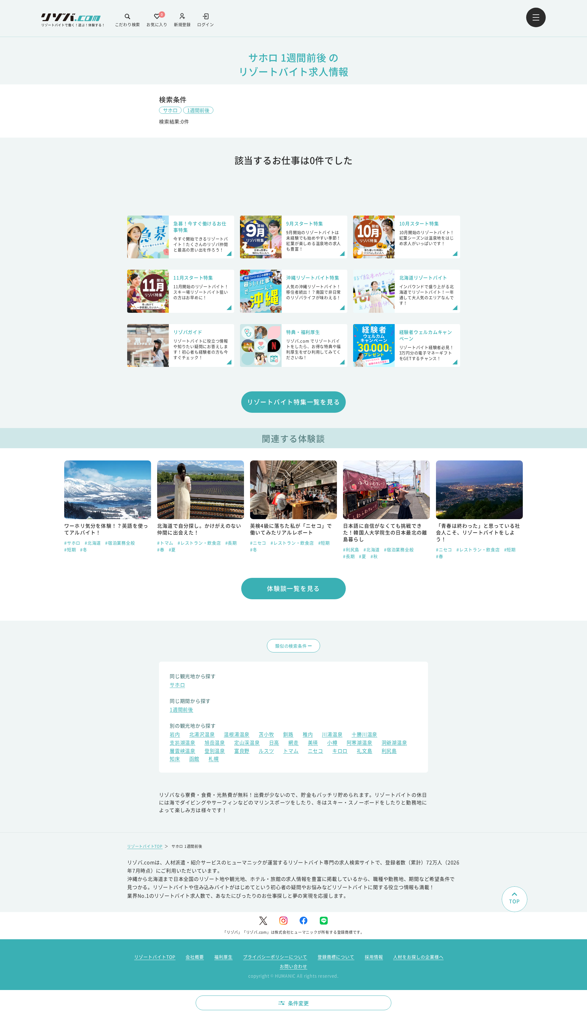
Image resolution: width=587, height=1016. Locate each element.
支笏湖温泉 (182, 743)
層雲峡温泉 (182, 751)
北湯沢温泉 (202, 734)
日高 (274, 743)
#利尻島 (351, 549)
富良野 (241, 751)
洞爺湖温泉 (394, 743)
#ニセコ (258, 543)
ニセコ (315, 751)
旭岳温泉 (215, 743)
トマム (290, 751)
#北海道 (93, 543)
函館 (194, 759)
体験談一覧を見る (293, 588)
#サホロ (72, 543)
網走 (293, 743)
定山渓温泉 (247, 743)
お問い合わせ (293, 966)
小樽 (332, 743)
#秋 (374, 556)
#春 (160, 549)
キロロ (340, 751)
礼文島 (364, 751)
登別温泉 (215, 751)
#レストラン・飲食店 (199, 543)
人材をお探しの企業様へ (418, 957)
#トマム (165, 543)
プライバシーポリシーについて (275, 957)
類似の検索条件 (291, 646)
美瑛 (313, 743)
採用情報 (374, 957)
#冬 (83, 549)
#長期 (231, 543)
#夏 (172, 549)
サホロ (170, 110)
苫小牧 (266, 734)
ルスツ (266, 751)
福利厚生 (223, 957)
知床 (175, 759)
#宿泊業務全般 (120, 543)
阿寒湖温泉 (359, 743)
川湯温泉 (332, 734)
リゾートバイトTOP (145, 846)
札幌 (214, 759)
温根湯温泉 (236, 734)
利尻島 (389, 751)
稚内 (308, 734)
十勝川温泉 (364, 734)
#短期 (70, 549)
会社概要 (195, 957)
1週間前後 (198, 110)
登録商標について (336, 957)
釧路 (288, 734)
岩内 (175, 734)
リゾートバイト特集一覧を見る (293, 401)
